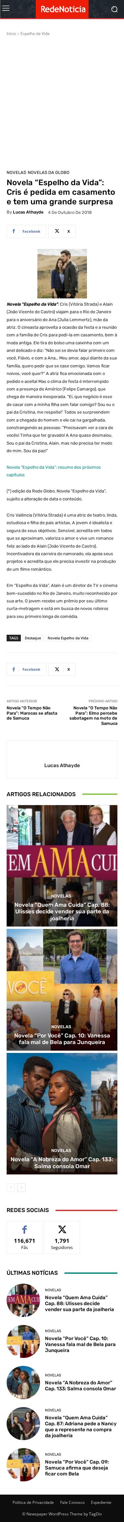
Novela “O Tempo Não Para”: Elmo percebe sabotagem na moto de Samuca (93, 715)
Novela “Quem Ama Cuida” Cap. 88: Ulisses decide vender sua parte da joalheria (62, 911)
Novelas (16, 172)
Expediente (101, 1502)
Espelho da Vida (35, 33)
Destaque (33, 637)
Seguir (62, 1226)
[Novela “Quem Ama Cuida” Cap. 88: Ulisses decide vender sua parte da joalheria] (62, 866)
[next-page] (21, 1187)
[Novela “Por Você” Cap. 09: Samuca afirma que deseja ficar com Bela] (23, 1464)
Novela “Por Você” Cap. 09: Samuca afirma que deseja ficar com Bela (77, 1468)
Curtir (24, 1226)
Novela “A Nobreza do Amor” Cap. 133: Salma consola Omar (62, 1162)
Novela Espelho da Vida (68, 637)
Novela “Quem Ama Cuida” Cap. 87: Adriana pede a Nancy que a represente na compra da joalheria (81, 1426)
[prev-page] (11, 1187)
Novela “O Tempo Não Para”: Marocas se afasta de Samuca (32, 713)
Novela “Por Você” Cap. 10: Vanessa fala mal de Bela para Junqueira (62, 1038)
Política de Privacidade (33, 1502)
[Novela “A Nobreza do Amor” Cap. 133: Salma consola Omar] (62, 1114)
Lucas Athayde (28, 212)
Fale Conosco (72, 1502)
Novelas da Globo (48, 172)
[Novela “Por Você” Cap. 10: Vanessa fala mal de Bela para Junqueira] (62, 990)
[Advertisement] (62, 102)
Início (11, 33)
